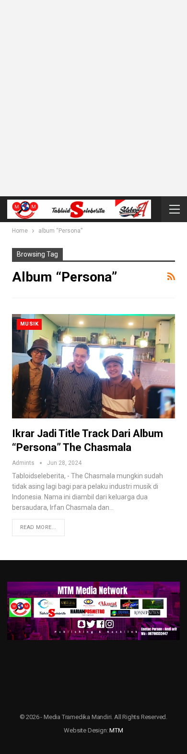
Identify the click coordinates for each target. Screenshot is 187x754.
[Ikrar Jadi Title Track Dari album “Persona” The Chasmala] (93, 366)
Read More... (38, 527)
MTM (116, 730)
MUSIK (29, 324)
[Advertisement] (93, 98)
